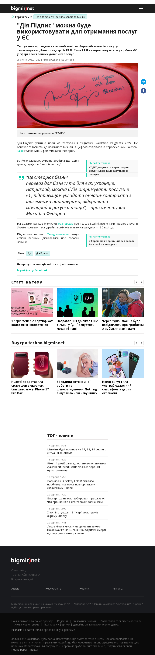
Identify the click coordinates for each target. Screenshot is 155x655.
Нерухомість (53, 588)
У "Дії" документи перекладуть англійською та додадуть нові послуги (109, 171)
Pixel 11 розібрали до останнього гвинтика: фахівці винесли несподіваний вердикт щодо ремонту (76, 466)
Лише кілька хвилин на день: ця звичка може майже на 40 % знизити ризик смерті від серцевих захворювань (76, 529)
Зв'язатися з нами (84, 621)
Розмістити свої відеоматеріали (121, 621)
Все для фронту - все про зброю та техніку (60, 17)
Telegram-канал (58, 234)
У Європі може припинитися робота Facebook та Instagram (112, 242)
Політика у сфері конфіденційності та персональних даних (81, 624)
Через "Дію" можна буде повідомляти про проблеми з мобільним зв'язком (123, 325)
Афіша (15, 588)
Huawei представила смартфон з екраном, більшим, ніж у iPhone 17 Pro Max (30, 387)
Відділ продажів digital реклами (55, 630)
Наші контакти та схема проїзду (32, 621)
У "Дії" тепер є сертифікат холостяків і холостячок (32, 323)
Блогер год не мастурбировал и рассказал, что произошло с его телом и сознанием (76, 500)
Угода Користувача (26, 624)
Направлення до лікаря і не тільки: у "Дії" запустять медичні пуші (77, 325)
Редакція (62, 621)
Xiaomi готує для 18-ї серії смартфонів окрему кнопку (72, 514)
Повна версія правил (24, 649)
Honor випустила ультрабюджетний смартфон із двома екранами (116, 387)
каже (20, 151)
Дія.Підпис (42, 253)
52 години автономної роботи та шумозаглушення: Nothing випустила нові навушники (77, 387)
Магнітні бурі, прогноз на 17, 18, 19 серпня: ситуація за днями (76, 451)
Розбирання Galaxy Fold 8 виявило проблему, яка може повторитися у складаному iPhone (71, 484)
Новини (84, 588)
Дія (30, 253)
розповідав (65, 223)
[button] (136, 282)
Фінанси (118, 588)
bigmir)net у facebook (32, 270)
